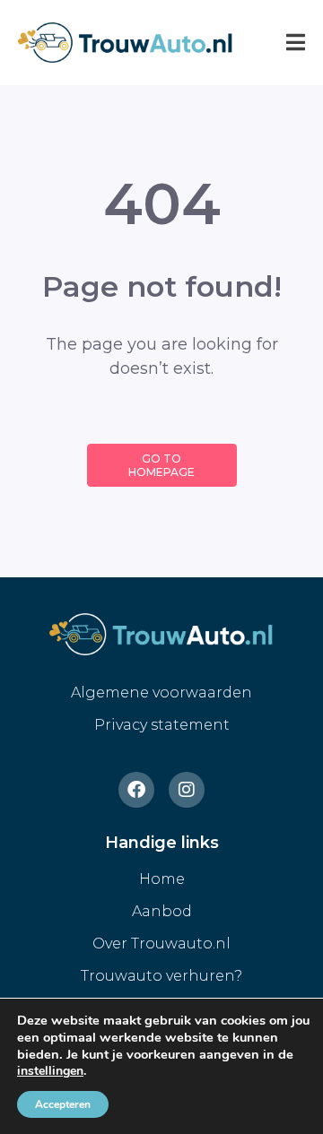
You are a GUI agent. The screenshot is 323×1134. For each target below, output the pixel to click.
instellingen (50, 1071)
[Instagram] (187, 790)
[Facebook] (136, 790)
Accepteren (63, 1104)
